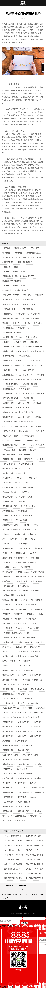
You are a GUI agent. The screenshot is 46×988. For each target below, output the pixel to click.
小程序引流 (38, 680)
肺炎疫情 (5, 680)
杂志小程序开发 (38, 393)
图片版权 (33, 797)
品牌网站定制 (7, 520)
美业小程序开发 (23, 360)
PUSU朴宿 (39, 459)
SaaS (14, 567)
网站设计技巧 (34, 342)
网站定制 (22, 450)
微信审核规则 (24, 792)
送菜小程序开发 (8, 351)
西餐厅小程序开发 (37, 689)
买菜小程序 (6, 604)
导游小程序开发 (8, 689)
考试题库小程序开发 (9, 497)
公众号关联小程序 (8, 450)
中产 (38, 534)
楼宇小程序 (18, 253)
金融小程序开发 (35, 736)
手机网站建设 (19, 604)
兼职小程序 (37, 257)
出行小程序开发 (23, 726)
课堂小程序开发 (24, 665)
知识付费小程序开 (8, 665)
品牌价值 (37, 417)
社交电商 (5, 619)
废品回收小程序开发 (28, 539)
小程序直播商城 (36, 581)
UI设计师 (5, 717)
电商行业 (16, 680)
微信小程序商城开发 (28, 421)
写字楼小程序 (34, 248)
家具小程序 (6, 342)
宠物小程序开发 (18, 717)
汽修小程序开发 (28, 398)
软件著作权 (27, 295)
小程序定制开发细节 (25, 459)
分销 (4, 684)
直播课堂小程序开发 (28, 637)
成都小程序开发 (8, 511)
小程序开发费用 (26, 497)
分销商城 (36, 525)
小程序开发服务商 (8, 431)
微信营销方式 (27, 745)
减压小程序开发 (23, 694)
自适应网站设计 (23, 375)
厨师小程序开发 (8, 459)
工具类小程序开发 (24, 802)
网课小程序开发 (8, 642)
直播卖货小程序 (35, 647)
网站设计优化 (22, 511)
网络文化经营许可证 (9, 590)
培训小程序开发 (35, 675)
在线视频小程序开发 (9, 670)
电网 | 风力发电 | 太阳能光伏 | (34, 708)
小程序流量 (6, 576)
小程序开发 (37, 722)
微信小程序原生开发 (9, 487)
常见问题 (23, 890)
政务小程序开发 (8, 328)
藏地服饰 (5, 323)
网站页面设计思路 (25, 431)
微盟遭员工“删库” (8, 595)
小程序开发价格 (23, 379)
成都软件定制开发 (31, 529)
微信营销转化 (29, 412)
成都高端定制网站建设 (10, 525)
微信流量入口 (23, 595)
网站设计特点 (22, 609)
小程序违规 (29, 365)
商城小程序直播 (21, 581)
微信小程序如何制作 (9, 468)
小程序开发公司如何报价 (11, 267)
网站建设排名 (25, 389)
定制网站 (25, 525)
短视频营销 (34, 656)
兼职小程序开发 (23, 257)
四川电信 (33, 553)
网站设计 (5, 529)
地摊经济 (33, 450)
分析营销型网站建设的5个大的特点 (14, 886)
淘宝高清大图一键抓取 (10, 755)
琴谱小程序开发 (8, 403)
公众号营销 (37, 764)
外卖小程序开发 (8, 694)
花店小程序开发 (8, 722)
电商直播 (5, 567)
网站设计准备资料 (24, 417)
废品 (25, 820)
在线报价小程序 (20, 248)
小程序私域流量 (38, 572)
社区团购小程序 (8, 811)
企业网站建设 (7, 628)
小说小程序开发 (23, 407)
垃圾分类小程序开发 (9, 539)
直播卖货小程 (21, 647)
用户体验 (33, 783)
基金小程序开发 (8, 299)
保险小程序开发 (35, 816)
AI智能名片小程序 (37, 787)
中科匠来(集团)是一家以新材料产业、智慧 (17, 271)
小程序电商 (37, 778)
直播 (27, 633)
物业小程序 (6, 253)
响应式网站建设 (28, 436)
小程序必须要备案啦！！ (13, 836)
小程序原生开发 (26, 482)
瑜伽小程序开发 (8, 379)
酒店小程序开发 (23, 750)
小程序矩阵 (37, 314)
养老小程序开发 (24, 548)
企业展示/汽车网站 (37, 712)
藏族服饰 (36, 318)
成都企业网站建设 (8, 792)
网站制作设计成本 (20, 741)
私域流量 (26, 680)
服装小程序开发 (8, 375)
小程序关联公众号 (37, 445)
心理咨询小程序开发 (9, 515)
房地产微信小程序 (8, 309)
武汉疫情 (24, 600)
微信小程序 (18, 614)
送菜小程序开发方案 (35, 346)
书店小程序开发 (26, 567)
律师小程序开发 (8, 417)
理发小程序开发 (8, 736)
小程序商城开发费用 (9, 421)
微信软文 (5, 426)
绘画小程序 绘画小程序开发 (12, 478)
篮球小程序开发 (25, 356)
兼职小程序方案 (8, 257)
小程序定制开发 (8, 778)
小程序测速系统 (20, 576)
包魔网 (39, 365)
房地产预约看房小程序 (10, 304)
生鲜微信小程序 (33, 558)
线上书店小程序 (8, 572)
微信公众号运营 (30, 623)
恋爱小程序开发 (24, 454)
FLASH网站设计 (38, 375)
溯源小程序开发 (23, 314)
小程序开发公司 (24, 501)
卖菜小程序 (6, 562)
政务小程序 (38, 323)
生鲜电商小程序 (33, 628)
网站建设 (5, 365)
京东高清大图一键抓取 (30, 755)
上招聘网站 (6, 534)
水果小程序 (40, 642)
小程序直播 (32, 604)
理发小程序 (37, 731)
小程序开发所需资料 (28, 487)
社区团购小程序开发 (25, 806)
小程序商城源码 (8, 314)
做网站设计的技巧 (8, 501)
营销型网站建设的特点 (10, 445)
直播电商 (33, 562)
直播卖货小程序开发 (9, 651)
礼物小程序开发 (38, 726)
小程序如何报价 (8, 262)
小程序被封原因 (31, 478)
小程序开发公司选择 (20, 426)
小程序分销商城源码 (26, 309)
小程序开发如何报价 (25, 262)
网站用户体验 (7, 769)
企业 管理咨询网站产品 (10, 708)
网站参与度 (6, 370)
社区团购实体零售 (37, 600)
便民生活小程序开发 (9, 506)
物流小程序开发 (23, 731)
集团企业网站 (27, 698)
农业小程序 (6, 783)
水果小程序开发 (20, 342)
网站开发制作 (7, 759)
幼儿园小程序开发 (8, 454)
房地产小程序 (28, 299)
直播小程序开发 (38, 651)
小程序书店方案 (23, 572)
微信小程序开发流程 (29, 384)
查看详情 (3, 987)
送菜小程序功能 (18, 346)
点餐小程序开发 (23, 328)
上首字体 (26, 323)
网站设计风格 (36, 426)
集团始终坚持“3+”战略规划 (11, 281)
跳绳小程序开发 (23, 393)
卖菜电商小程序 (20, 562)
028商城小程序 (7, 290)
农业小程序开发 (20, 783)
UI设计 (16, 370)
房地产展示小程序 (28, 304)
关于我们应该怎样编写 (10, 398)
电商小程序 (6, 614)
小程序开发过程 (26, 468)
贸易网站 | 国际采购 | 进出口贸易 (14, 712)
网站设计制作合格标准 (10, 745)
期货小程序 (39, 295)
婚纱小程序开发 (38, 379)
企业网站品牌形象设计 (10, 384)
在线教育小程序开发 (25, 642)
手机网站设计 (37, 403)
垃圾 (11, 820)
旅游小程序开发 (21, 769)
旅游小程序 (6, 741)
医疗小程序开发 (25, 684)
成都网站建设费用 (8, 764)
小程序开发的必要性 (9, 773)
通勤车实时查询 (22, 290)
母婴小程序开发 (28, 370)
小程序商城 (22, 797)
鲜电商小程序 (7, 647)
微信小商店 (40, 431)
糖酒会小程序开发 (8, 548)
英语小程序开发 (23, 351)
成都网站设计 (21, 553)
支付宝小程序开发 (19, 816)
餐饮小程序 (17, 529)
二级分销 (13, 684)
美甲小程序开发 (8, 407)
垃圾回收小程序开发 (9, 543)
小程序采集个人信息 (9, 482)
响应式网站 (6, 440)
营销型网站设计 (26, 515)
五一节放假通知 (21, 520)
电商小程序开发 (20, 534)
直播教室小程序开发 (9, 637)
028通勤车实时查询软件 (10, 295)
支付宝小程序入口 (8, 787)
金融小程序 (22, 736)
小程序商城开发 (8, 797)
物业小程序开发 (38, 351)
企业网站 (21, 703)
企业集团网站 (33, 703)
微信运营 (17, 623)
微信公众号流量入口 (9, 600)
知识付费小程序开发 (28, 670)
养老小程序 (38, 548)
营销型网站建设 (32, 440)
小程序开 (5, 346)
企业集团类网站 (8, 703)
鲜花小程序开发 (38, 360)
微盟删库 (36, 590)
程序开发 (5, 816)
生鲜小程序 (20, 628)
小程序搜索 (20, 558)
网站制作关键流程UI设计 (11, 412)
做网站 (41, 614)
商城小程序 (22, 656)
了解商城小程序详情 (7, 926)
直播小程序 (25, 651)
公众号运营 (6, 623)
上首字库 (16, 323)
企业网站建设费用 (22, 759)
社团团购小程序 (24, 661)
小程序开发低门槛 (8, 464)
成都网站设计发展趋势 (10, 318)
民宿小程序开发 (8, 806)
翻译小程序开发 (8, 473)
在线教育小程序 (8, 675)
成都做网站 (30, 614)
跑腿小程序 (37, 811)
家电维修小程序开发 (28, 506)
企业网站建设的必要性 (10, 698)
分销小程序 (32, 619)
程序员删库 (25, 590)
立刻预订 (24, 923)
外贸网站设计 (7, 558)
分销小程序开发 (18, 619)
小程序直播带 (7, 581)
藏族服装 (25, 318)
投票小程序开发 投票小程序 (12, 337)
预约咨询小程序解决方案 (34, 840)
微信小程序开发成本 (9, 389)
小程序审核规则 (38, 792)
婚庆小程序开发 (8, 731)
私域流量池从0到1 (8, 356)
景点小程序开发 (8, 726)
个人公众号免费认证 (9, 492)
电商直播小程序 (36, 609)
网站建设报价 (24, 764)
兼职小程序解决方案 (33, 253)
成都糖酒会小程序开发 (29, 543)
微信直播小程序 (8, 609)
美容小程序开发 (8, 750)
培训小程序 (22, 675)
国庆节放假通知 (8, 802)
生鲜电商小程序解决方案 (12, 633)
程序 (4, 820)
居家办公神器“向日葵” (33, 836)
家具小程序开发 (31, 337)
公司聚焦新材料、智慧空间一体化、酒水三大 (18, 276)
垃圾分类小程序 (23, 778)
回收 (18, 820)
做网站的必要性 (26, 773)
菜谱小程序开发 (23, 722)
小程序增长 (25, 492)
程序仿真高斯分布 (8, 661)
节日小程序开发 (33, 717)
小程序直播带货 (8, 586)
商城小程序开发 (8, 656)
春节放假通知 (22, 689)
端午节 (24, 445)
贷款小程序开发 (8, 360)
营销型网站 (18, 440)
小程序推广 (17, 365)
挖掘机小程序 (7, 553)
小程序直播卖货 (23, 586)
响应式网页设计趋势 (26, 464)
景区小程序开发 (23, 403)
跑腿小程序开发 (23, 811)
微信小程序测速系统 (37, 576)
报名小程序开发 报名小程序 (12, 332)
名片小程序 (23, 787)
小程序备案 (6, 248)
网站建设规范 (22, 473)
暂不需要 (18, 926)
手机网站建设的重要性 (10, 436)
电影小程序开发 (8, 393)
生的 (31, 534)
